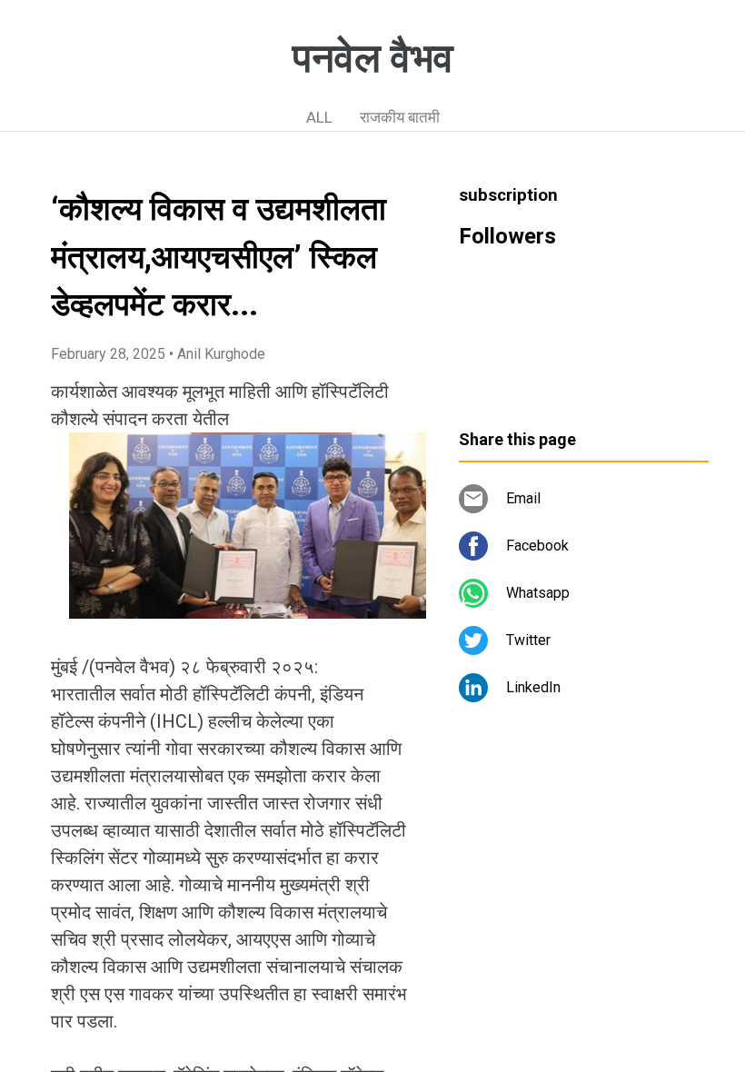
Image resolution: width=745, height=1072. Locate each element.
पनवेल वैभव (373, 58)
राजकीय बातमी (400, 117)
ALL (319, 117)
